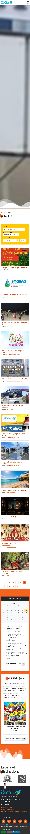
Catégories (7, 226)
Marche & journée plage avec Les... (14, 490)
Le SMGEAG (10, 297)
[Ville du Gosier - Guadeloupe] (11, 792)
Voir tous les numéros (14, 739)
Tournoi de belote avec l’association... (10, 544)
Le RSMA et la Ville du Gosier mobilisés (12, 572)
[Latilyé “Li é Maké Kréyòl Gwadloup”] (15, 257)
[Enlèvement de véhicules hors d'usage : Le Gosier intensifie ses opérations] (15, 395)
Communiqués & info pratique (13, 354)
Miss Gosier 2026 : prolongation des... (13, 352)
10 (13, 586)
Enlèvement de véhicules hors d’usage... (13, 406)
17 (18, 586)
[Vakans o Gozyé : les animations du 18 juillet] (15, 312)
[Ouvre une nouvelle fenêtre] (3, 821)
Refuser (9, 831)
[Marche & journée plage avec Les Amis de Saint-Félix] (15, 479)
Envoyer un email (7, 807)
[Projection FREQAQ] (15, 506)
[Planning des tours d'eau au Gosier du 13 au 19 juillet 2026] (15, 283)
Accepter (4, 831)
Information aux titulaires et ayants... (12, 463)
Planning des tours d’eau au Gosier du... (14, 295)
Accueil (3, 212)
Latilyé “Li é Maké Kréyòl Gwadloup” (15, 267)
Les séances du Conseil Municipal (14, 381)
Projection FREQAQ (9, 517)
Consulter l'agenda (14, 664)
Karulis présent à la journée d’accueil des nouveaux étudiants (16, 654)
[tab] (5, 718)
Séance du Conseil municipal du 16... (15, 379)
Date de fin (6, 237)
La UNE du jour (10, 326)
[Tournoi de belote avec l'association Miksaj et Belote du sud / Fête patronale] (15, 532)
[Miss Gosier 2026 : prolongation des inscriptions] (15, 340)
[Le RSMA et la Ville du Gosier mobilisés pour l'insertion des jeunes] (15, 561)
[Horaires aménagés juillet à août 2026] (15, 423)
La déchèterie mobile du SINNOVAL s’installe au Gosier (16, 636)
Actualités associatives (12, 269)
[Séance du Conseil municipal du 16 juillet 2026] (15, 368)
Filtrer (23, 240)
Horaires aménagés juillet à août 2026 (13, 435)
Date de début (8, 232)
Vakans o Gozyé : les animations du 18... (14, 323)
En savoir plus (16, 831)
